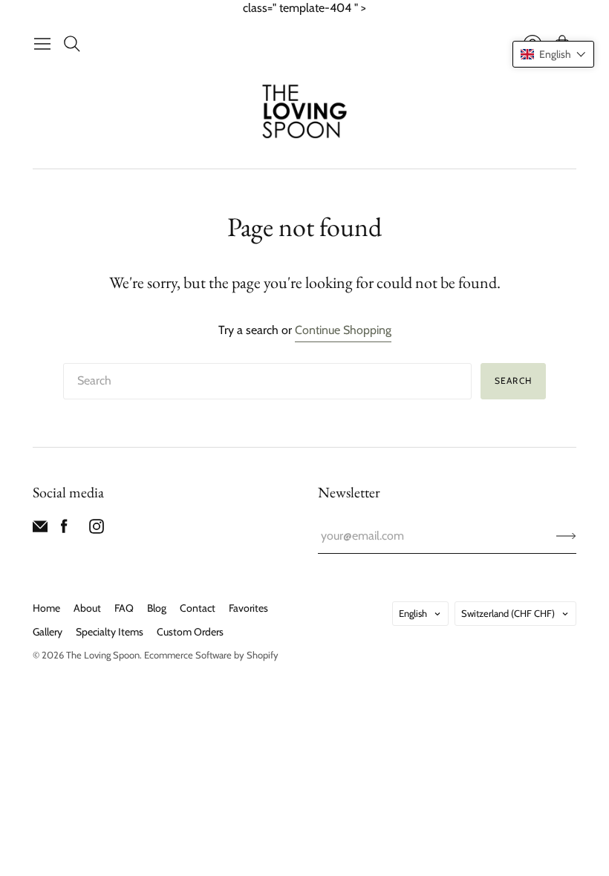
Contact (197, 608)
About (87, 608)
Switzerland (508, 613)
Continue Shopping (343, 330)
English (413, 613)
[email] (40, 530)
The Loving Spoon (103, 655)
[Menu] (42, 43)
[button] (553, 54)
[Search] (72, 44)
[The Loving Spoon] (305, 113)
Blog (156, 608)
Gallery (47, 631)
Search (513, 380)
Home (46, 608)
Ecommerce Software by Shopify (211, 655)
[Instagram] (96, 530)
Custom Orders (190, 631)
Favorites (248, 608)
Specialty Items (109, 631)
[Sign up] (566, 536)
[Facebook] (64, 530)
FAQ (124, 608)
